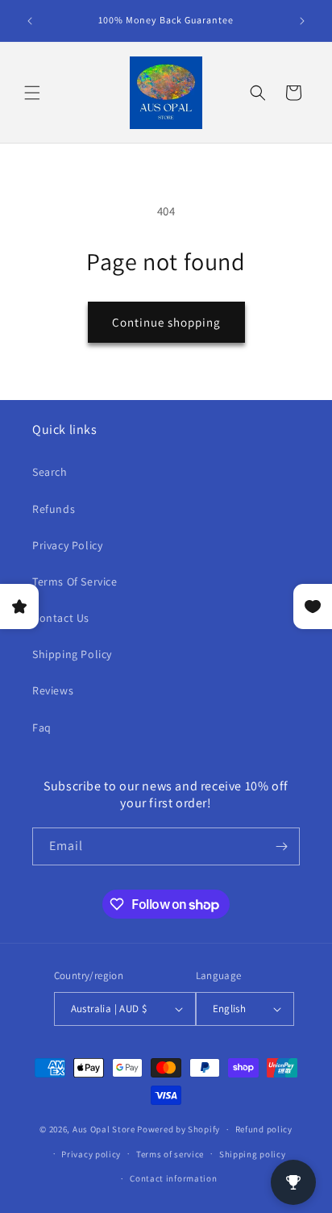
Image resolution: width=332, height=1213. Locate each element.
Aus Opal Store (105, 1129)
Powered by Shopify (178, 1129)
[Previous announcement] (30, 21)
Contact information (173, 1178)
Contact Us (60, 618)
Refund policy (264, 1129)
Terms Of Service (75, 581)
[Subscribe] (281, 846)
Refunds (53, 509)
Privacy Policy (67, 545)
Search (50, 472)
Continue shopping (166, 322)
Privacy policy (91, 1154)
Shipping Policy (72, 654)
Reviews (52, 690)
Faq (42, 727)
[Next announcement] (302, 21)
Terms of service (170, 1154)
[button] (32, 92)
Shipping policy (252, 1154)
